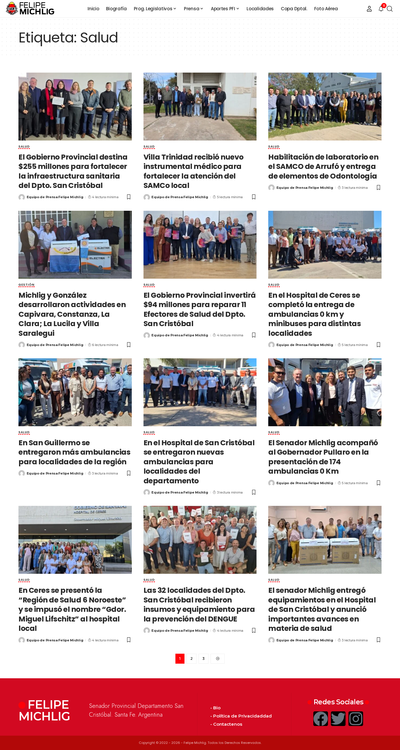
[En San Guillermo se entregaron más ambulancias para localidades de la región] (75, 392)
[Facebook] (320, 718)
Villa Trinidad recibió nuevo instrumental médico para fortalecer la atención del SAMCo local (193, 171)
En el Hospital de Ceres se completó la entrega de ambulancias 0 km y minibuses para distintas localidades (314, 314)
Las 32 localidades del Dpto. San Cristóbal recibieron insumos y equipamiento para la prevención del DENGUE (199, 604)
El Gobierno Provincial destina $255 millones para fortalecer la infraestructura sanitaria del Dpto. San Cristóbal (72, 171)
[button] (369, 9)
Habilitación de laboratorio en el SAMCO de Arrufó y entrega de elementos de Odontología (323, 166)
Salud (24, 147)
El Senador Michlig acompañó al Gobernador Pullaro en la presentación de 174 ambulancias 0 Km (323, 457)
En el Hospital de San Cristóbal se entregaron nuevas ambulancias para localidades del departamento (199, 462)
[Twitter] (338, 718)
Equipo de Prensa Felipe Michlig (55, 197)
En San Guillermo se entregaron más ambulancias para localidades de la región (74, 452)
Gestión (26, 285)
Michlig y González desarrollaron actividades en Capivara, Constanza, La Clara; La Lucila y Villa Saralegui (72, 314)
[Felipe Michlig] (30, 8)
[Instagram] (355, 718)
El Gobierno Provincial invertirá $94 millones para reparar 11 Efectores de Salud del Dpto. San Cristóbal (199, 309)
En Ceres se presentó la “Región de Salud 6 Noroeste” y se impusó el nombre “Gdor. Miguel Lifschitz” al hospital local (72, 609)
